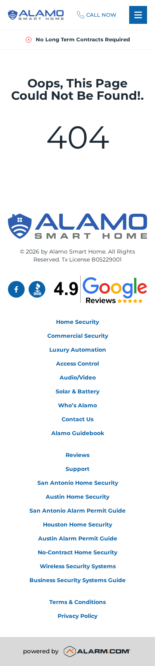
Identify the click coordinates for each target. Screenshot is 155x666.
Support (77, 468)
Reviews (77, 455)
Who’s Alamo (77, 405)
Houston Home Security (77, 524)
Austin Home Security (77, 496)
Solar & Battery (77, 391)
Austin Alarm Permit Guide (77, 538)
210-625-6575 (96, 15)
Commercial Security (77, 335)
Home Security (77, 321)
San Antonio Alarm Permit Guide (77, 510)
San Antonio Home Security (77, 482)
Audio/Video (78, 377)
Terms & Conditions (77, 602)
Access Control (77, 363)
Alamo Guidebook (77, 433)
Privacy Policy (77, 616)
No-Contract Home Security (77, 552)
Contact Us (77, 419)
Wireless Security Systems (78, 566)
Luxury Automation (77, 349)
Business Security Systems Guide (77, 580)
